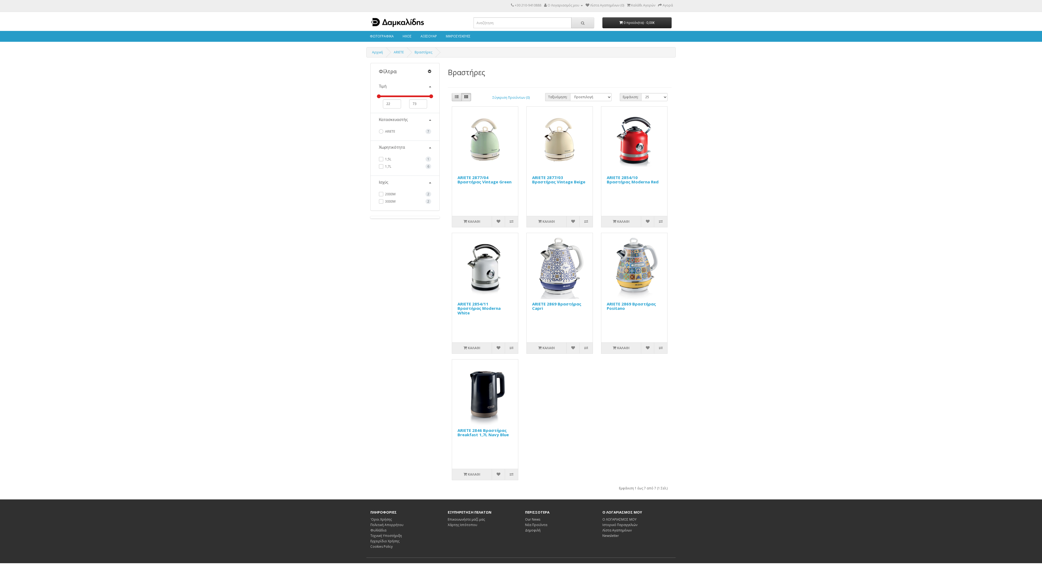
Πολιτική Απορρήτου (387, 525)
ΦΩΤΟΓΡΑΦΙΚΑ (381, 36)
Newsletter (610, 535)
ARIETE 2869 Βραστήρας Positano (631, 306)
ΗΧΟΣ (407, 36)
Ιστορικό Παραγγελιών (619, 525)
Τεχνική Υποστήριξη (386, 535)
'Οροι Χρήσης (381, 519)
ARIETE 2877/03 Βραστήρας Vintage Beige (558, 180)
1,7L (387, 166)
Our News (532, 519)
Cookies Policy (381, 546)
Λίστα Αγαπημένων (617, 530)
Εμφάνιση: (630, 97)
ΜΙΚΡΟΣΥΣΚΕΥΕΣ (458, 36)
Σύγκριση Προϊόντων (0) (511, 97)
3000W (390, 201)
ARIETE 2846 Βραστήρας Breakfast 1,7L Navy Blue (483, 433)
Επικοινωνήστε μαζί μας (466, 519)
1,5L (387, 159)
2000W (390, 194)
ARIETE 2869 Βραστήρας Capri (556, 306)
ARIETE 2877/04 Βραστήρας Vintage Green (485, 180)
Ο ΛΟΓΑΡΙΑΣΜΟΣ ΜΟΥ (619, 519)
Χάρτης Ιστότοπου (462, 525)
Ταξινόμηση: (557, 97)
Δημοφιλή (533, 530)
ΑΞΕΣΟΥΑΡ (428, 36)
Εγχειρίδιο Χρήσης (384, 541)
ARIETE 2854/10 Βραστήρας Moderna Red (633, 180)
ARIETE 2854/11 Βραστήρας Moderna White (479, 308)
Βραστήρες (423, 52)
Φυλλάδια (378, 530)
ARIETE (399, 52)
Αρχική (377, 52)
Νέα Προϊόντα (536, 525)
